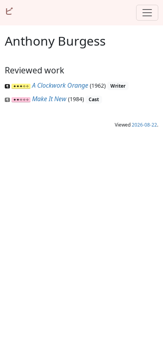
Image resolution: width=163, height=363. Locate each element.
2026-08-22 (144, 124)
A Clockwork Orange (60, 85)
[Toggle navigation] (147, 13)
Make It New (49, 98)
